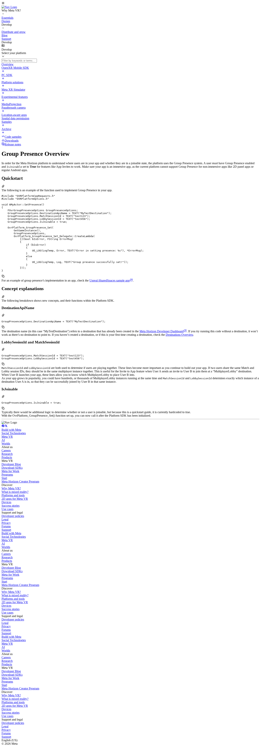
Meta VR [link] (7, 436)
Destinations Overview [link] (179, 334)
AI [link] (3, 440)
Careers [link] (6, 450)
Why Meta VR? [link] (11, 488)
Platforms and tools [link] (13, 495)
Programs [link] (7, 474)
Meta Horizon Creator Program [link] (20, 481)
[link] (9, 7)
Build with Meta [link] (11, 429)
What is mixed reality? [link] (15, 491)
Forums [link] (6, 526)
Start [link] (4, 478)
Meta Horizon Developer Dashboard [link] (161, 331)
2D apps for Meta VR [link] (15, 498)
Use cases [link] (7, 509)
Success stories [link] (10, 505)
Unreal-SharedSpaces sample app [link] (109, 280)
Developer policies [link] (13, 516)
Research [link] (7, 454)
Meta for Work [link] (10, 471)
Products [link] (7, 457)
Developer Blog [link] (11, 464)
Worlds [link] (6, 443)
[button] (130, 3)
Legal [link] (5, 519)
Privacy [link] (6, 523)
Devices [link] (6, 502)
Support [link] (6, 529)
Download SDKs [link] (12, 467)
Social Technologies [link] (14, 433)
